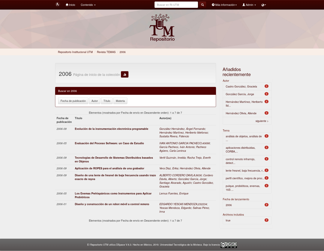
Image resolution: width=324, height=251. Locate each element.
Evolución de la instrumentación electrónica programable (111, 129)
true (228, 220)
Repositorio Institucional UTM (75, 52)
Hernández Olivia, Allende (195, 168)
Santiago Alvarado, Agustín (175, 183)
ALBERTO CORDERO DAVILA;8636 (180, 175)
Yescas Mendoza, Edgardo (175, 208)
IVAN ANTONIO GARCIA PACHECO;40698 (184, 143)
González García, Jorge (192, 179)
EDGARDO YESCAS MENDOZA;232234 (183, 204)
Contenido (87, 5)
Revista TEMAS (106, 52)
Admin (249, 5)
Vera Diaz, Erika (168, 168)
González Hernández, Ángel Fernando (182, 129)
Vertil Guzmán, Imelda (172, 157)
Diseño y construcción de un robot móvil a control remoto (112, 204)
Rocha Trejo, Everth (199, 157)
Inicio (71, 5)
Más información (224, 5)
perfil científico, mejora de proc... (245, 178)
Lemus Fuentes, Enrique (173, 193)
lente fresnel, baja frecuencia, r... (245, 170)
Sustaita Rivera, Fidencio (174, 136)
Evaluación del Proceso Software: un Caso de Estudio (109, 143)
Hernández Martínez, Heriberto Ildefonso (183, 132)
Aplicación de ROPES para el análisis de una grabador (109, 168)
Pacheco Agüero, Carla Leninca (182, 148)
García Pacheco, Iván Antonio (177, 147)
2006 (229, 205)
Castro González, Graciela (241, 86)
